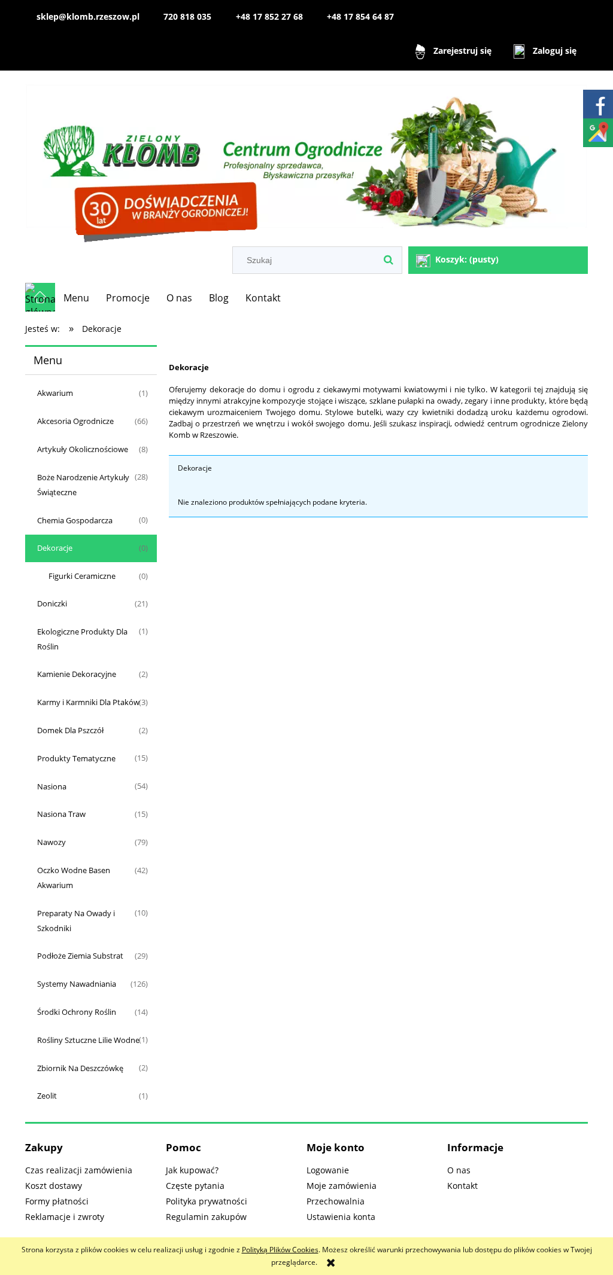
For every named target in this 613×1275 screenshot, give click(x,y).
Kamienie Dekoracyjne (76, 674)
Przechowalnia (335, 1201)
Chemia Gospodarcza (75, 520)
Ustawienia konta (340, 1216)
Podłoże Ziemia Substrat (80, 955)
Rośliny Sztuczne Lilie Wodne (88, 1040)
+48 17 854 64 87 (360, 16)
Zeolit (47, 1095)
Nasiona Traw (61, 814)
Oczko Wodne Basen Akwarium (73, 877)
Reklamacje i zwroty (64, 1216)
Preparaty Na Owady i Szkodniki (76, 921)
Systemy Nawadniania (76, 983)
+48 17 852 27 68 (269, 16)
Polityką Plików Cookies (280, 1250)
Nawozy (51, 842)
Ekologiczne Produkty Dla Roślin (82, 639)
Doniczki (52, 603)
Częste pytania (195, 1185)
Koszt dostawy (53, 1185)
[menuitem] (76, 298)
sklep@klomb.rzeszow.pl (88, 16)
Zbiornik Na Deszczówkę (80, 1068)
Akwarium (55, 393)
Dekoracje (54, 547)
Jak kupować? (192, 1170)
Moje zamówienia (341, 1185)
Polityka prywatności (206, 1201)
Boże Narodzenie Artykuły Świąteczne (83, 485)
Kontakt (462, 1185)
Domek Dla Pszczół (70, 730)
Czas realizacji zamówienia (78, 1170)
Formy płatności (57, 1201)
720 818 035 (187, 16)
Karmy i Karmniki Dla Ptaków (88, 702)
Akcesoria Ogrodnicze (75, 421)
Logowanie (327, 1170)
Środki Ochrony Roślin (76, 1011)
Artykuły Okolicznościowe (82, 449)
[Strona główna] (306, 159)
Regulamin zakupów (206, 1216)
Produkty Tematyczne (76, 758)
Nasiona (51, 786)
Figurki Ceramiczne (82, 576)
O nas (459, 1170)
